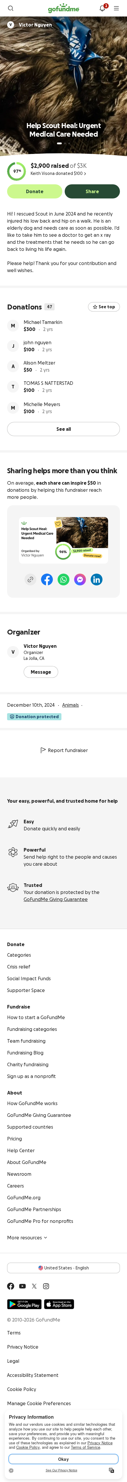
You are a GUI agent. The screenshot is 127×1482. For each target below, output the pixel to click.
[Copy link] (30, 579)
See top (107, 306)
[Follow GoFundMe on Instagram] (46, 1286)
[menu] (116, 8)
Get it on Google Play (24, 1304)
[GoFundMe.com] (63, 8)
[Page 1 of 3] (59, 143)
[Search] (11, 8)
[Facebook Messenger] (80, 579)
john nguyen (37, 342)
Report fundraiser (68, 750)
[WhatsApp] (63, 579)
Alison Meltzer (39, 362)
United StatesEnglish (66, 1268)
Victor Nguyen (40, 646)
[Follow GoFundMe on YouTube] (22, 1286)
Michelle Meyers (42, 404)
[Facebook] (47, 579)
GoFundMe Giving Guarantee (56, 899)
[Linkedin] (96, 579)
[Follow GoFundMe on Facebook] (11, 1286)
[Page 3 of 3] (69, 143)
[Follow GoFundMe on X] (34, 1286)
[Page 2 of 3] (65, 143)
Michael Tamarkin (43, 322)
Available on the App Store (59, 1304)
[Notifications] (102, 8)
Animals (70, 705)
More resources (24, 1237)
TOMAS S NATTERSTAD (48, 383)
